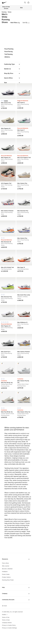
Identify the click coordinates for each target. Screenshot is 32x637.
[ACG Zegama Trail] (8, 173)
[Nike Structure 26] (8, 228)
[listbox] (26, 23)
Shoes (9, 12)
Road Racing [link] (8, 51)
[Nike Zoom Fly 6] (8, 342)
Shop (21, 7)
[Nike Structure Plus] (8, 285)
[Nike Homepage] (4, 2)
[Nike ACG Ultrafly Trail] (8, 258)
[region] (16, 76)
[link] (2, 363)
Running (4, 12)
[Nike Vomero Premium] (8, 201)
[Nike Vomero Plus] (8, 91)
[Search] (25, 2)
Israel (5, 605)
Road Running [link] (8, 49)
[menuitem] (5, 615)
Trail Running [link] (8, 54)
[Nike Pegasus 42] (8, 118)
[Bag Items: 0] (28, 2)
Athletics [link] (7, 57)
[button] (12, 64)
